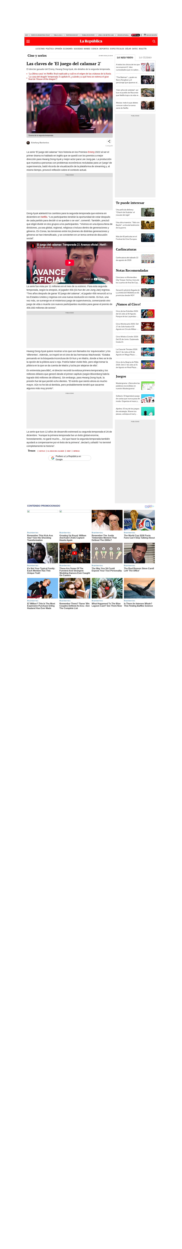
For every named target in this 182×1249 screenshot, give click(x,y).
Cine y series (37, 55)
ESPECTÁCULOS (117, 49)
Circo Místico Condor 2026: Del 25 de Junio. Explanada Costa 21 (127, 339)
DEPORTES (104, 49)
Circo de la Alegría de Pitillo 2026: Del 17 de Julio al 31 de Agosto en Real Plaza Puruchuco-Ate (127, 366)
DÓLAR (128, 49)
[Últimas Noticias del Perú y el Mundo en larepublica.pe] (91, 41)
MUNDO (87, 49)
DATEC (135, 49)
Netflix (44, 216)
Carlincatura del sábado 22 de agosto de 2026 (127, 258)
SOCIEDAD (78, 49)
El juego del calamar (56, 451)
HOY (26, 35)
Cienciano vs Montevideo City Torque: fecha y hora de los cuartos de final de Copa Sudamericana (127, 281)
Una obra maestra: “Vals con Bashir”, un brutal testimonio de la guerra (127, 225)
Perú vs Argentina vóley (40, 35)
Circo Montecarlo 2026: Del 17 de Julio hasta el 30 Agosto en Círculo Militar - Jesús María (127, 328)
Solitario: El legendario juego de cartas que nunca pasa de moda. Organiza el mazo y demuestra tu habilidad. (128, 400)
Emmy (91, 152)
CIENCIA (94, 49)
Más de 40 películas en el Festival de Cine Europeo (126, 237)
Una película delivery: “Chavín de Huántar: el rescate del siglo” (125, 212)
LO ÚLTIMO (40, 49)
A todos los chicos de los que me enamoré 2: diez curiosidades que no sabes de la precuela (128, 68)
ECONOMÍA (68, 49)
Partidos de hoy (72, 35)
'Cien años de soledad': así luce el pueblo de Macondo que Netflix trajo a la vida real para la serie (128, 94)
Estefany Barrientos (40, 143)
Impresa (76, 451)
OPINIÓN (58, 49)
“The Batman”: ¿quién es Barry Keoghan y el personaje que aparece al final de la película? (126, 81)
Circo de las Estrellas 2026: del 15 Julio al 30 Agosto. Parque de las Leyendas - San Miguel (127, 315)
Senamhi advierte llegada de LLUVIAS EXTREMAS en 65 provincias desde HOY (128, 292)
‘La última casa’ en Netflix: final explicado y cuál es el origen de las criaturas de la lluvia (70, 74)
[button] (28, 41)
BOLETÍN (142, 49)
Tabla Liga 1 (58, 35)
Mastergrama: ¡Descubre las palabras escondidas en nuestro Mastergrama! (128, 386)
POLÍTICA (50, 49)
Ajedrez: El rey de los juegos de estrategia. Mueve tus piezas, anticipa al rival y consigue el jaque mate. (127, 413)
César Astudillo (123, 35)
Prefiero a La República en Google (68, 458)
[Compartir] (109, 141)
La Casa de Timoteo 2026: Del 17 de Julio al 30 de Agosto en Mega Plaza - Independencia (127, 353)
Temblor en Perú (88, 35)
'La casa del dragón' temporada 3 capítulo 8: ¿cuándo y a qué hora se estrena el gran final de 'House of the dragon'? (69, 78)
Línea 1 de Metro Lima (106, 35)
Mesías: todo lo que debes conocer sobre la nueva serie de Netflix (127, 105)
